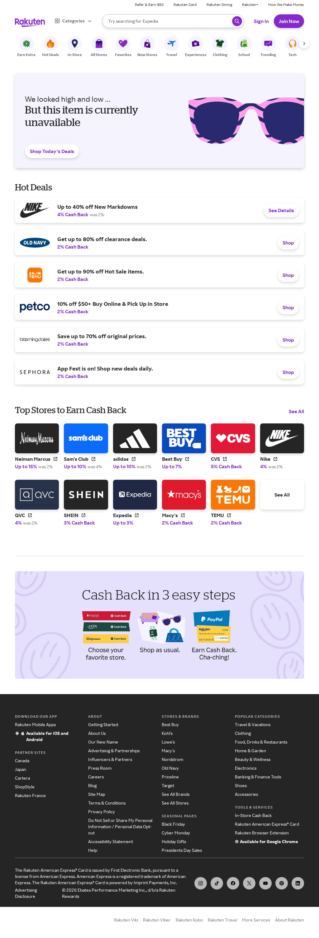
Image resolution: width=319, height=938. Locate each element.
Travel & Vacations (252, 724)
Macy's (168, 750)
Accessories (246, 794)
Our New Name (103, 741)
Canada (22, 760)
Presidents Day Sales (182, 850)
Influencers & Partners (110, 759)
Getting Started (103, 724)
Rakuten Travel (222, 919)
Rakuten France (30, 795)
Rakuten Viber (157, 919)
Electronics (245, 768)
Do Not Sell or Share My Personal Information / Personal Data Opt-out (120, 826)
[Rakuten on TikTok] (217, 883)
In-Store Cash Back (253, 815)
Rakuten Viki (126, 919)
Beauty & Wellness (252, 759)
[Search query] (237, 21)
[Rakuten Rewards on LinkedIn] (298, 883)
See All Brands (175, 794)
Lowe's (168, 741)
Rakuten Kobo (189, 919)
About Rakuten (289, 919)
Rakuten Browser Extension (262, 832)
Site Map (96, 794)
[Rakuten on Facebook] (233, 883)
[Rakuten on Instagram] (200, 883)
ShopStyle (25, 786)
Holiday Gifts (174, 841)
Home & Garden (250, 750)
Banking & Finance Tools (258, 776)
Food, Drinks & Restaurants (261, 741)
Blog (92, 785)
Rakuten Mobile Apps (35, 724)
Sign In (261, 21)
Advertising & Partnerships (114, 750)
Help (92, 850)
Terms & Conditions (107, 802)
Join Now (289, 21)
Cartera (22, 778)
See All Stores (175, 802)
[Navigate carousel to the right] (304, 44)
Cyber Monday (176, 832)
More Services (256, 919)
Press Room (100, 768)
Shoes (241, 785)
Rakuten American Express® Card (267, 824)
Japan (20, 769)
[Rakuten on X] (249, 883)
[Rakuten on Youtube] (265, 883)
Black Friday (173, 824)
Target (168, 785)
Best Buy (170, 724)
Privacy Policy (101, 811)
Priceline (170, 776)
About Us (97, 733)
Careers (96, 776)
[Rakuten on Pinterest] (281, 883)
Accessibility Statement (110, 841)
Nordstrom (172, 759)
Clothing (243, 733)
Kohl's (167, 733)
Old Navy (170, 768)
